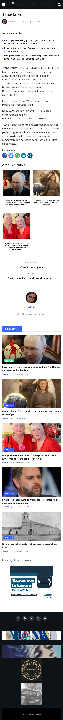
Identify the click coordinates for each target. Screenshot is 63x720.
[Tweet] (11, 155)
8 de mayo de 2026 (19, 418)
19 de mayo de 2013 (31, 21)
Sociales (9, 361)
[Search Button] (59, 4)
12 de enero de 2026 (20, 551)
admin (14, 21)
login (11, 560)
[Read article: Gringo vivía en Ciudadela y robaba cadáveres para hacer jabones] (31, 526)
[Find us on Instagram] (24, 618)
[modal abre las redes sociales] (30, 155)
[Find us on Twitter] (38, 618)
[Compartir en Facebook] (4, 155)
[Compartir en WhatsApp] (17, 155)
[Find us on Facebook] (18, 618)
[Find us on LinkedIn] (31, 618)
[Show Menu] (3, 4)
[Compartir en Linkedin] (23, 155)
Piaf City (9, 405)
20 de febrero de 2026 (21, 463)
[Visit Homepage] (31, 4)
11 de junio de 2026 (20, 374)
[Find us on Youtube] (45, 618)
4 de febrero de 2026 (21, 507)
